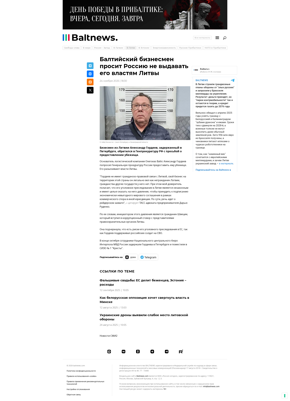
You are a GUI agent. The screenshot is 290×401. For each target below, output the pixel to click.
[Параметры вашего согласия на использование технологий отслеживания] (285, 396)
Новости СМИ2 (108, 336)
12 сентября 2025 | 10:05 (114, 290)
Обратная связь (74, 394)
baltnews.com (142, 376)
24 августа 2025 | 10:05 (113, 325)
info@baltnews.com (211, 386)
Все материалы (202, 37)
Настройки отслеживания (78, 389)
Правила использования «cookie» (82, 376)
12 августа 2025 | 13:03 (113, 307)
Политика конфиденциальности (81, 371)
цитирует (133, 203)
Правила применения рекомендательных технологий (85, 382)
